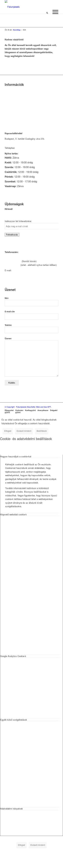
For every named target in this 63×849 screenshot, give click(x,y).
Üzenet (8, 338)
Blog (7, 107)
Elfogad (7, 430)
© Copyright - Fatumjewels (16, 406)
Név (7, 298)
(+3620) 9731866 (13, 261)
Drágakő (53, 410)
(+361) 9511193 (12, 264)
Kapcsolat (9, 94)
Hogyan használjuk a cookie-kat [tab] (15, 456)
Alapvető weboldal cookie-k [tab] (13, 514)
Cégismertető (11, 89)
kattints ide (20, 147)
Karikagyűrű (30, 410)
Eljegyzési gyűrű (9, 411)
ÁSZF (7, 115)
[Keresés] (47, 12)
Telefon (8, 325)
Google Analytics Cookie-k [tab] (13, 656)
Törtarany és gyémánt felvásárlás (21, 98)
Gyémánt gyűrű (19, 411)
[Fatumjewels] (18, 7)
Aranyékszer (42, 410)
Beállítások (42, 430)
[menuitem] (47, 12)
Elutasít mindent (24, 430)
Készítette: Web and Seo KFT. (39, 406)
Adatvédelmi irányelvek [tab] (11, 808)
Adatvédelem (11, 111)
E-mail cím (10, 311)
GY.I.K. (8, 102)
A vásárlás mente (13, 120)
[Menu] (53, 12)
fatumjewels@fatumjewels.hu (26, 270)
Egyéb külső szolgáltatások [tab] (13, 719)
